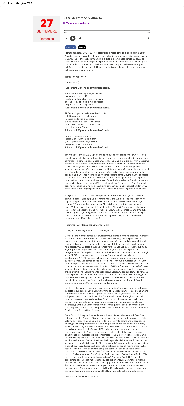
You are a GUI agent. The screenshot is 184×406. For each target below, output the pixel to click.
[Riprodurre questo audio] (73, 38)
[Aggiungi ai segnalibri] (148, 38)
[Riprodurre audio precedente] (66, 38)
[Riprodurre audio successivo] (80, 38)
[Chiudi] (4, 3)
